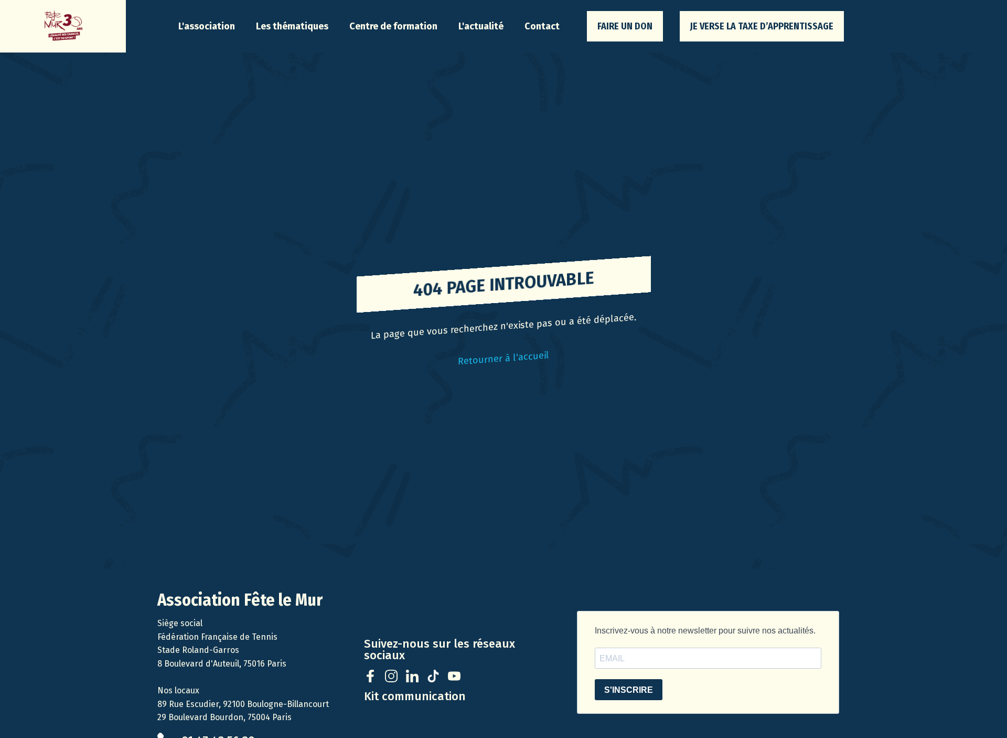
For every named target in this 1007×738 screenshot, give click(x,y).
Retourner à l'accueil (503, 358)
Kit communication (415, 696)
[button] (206, 26)
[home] (63, 26)
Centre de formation (393, 26)
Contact (542, 26)
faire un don (624, 26)
